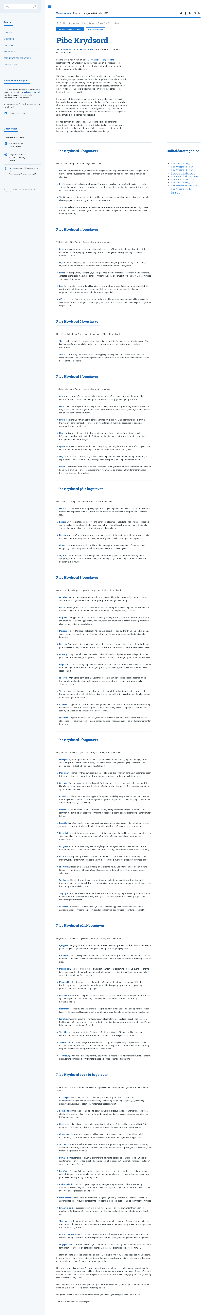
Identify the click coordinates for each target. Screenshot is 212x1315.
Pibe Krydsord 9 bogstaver (183, 182)
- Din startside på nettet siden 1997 (82, 13)
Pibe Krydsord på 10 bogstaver (185, 185)
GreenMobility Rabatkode (17, 58)
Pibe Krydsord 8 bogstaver (183, 179)
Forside (62, 23)
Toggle (50, 6)
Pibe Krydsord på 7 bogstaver (184, 176)
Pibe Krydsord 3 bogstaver (183, 163)
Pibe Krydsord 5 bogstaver (183, 170)
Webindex (9, 39)
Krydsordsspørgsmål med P (93, 23)
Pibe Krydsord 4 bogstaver (183, 166)
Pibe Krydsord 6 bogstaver (183, 173)
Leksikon (8, 45)
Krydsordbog (74, 23)
